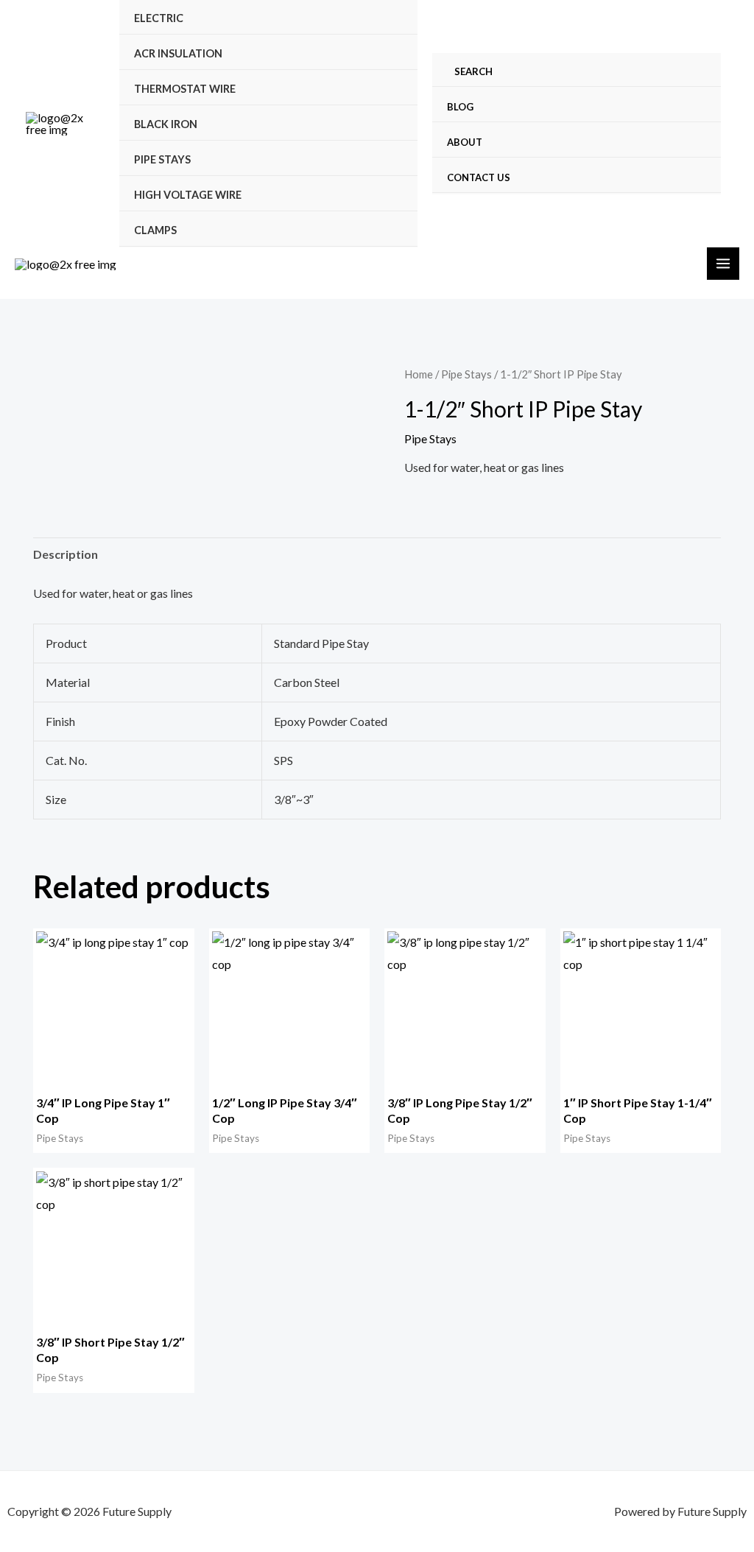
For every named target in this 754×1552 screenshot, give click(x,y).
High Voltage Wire (188, 194)
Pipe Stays (162, 159)
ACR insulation (178, 53)
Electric (158, 18)
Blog (460, 107)
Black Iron (165, 124)
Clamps (155, 230)
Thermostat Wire (185, 88)
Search (473, 71)
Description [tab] (65, 554)
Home (418, 374)
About (464, 142)
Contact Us (478, 177)
